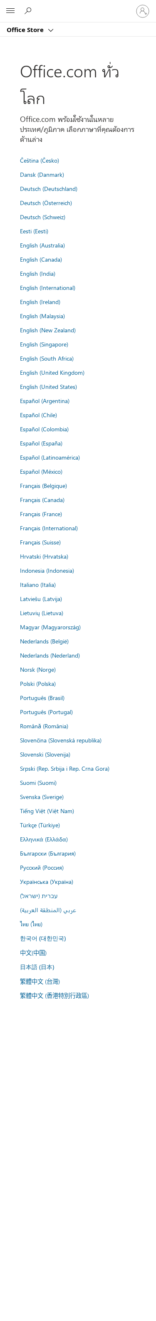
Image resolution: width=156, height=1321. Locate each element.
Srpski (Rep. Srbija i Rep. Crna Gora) (64, 768)
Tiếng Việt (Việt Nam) (47, 810)
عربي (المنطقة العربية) (48, 909)
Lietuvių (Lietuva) (41, 613)
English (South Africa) (47, 358)
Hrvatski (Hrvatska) (44, 556)
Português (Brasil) (42, 697)
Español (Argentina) (44, 400)
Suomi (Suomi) (38, 782)
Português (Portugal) (46, 712)
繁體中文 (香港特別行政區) (54, 995)
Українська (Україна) (46, 881)
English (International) (47, 287)
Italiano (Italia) (38, 584)
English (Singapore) (44, 344)
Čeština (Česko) (39, 160)
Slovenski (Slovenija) (45, 754)
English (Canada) (41, 259)
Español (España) (41, 443)
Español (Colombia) (44, 429)
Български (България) (48, 853)
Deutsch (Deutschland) (48, 188)
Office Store (26, 29)
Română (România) (44, 726)
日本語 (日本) (37, 967)
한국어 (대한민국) (43, 938)
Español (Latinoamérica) (50, 457)
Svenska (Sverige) (42, 796)
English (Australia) (42, 245)
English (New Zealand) (48, 330)
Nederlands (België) (44, 641)
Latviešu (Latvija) (41, 598)
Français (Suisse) (40, 542)
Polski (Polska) (38, 683)
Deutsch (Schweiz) (42, 217)
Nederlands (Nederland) (50, 655)
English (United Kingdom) (52, 372)
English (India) (37, 273)
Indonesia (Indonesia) (47, 570)
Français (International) (49, 528)
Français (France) (41, 514)
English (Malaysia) (42, 316)
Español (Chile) (38, 415)
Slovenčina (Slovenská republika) (61, 740)
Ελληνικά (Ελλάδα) (44, 839)
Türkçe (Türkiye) (40, 825)
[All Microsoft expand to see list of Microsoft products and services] (10, 11)
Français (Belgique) (43, 485)
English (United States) (48, 386)
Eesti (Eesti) (34, 231)
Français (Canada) (42, 499)
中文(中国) (33, 952)
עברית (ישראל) (38, 895)
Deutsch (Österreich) (46, 202)
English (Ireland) (40, 301)
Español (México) (41, 471)
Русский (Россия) (42, 867)
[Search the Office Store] (29, 10)
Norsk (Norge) (38, 669)
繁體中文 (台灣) (40, 981)
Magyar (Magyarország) (50, 627)
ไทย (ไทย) (31, 924)
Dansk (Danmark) (42, 174)
